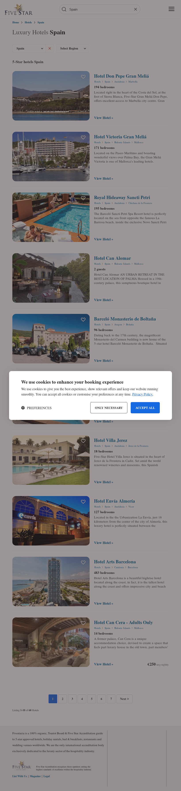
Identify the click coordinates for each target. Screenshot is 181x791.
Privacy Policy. (142, 394)
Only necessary (109, 407)
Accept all (145, 407)
